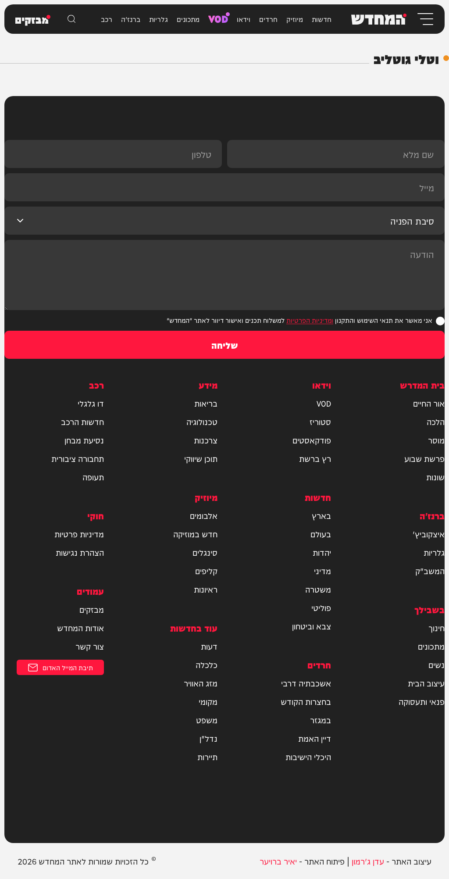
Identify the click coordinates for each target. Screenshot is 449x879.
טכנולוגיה (201, 421)
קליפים (206, 570)
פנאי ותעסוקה (422, 701)
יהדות (322, 552)
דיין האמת (314, 738)
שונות (435, 477)
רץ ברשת (315, 458)
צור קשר (89, 646)
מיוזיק (294, 19)
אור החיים (429, 403)
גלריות (158, 19)
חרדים (268, 19)
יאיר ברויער (278, 860)
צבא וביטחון (311, 626)
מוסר (436, 440)
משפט (206, 720)
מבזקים (91, 609)
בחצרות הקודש (306, 701)
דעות (209, 646)
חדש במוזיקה (195, 534)
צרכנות (205, 440)
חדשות (321, 19)
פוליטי (321, 607)
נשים (436, 664)
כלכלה (206, 664)
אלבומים (203, 515)
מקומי (208, 701)
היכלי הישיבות (308, 756)
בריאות (205, 403)
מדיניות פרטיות (79, 534)
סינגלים (204, 552)
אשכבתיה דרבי (306, 683)
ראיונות (205, 589)
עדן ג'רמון (368, 860)
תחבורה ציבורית (77, 458)
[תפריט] (424, 19)
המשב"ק (430, 570)
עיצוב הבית (426, 683)
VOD (218, 18)
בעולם (320, 534)
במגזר (320, 720)
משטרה (318, 589)
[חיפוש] (71, 19)
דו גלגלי (91, 403)
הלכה (436, 421)
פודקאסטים (311, 440)
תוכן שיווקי (200, 458)
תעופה (93, 477)
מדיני (322, 570)
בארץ (321, 515)
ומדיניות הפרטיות (309, 320)
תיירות (207, 756)
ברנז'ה (130, 19)
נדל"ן (208, 738)
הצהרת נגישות (80, 552)
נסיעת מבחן (84, 440)
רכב (106, 19)
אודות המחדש (80, 627)
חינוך (436, 627)
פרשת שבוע (424, 458)
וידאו (243, 19)
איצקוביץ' (429, 534)
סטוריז (320, 421)
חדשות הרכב (82, 421)
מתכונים (188, 19)
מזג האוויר (200, 683)
